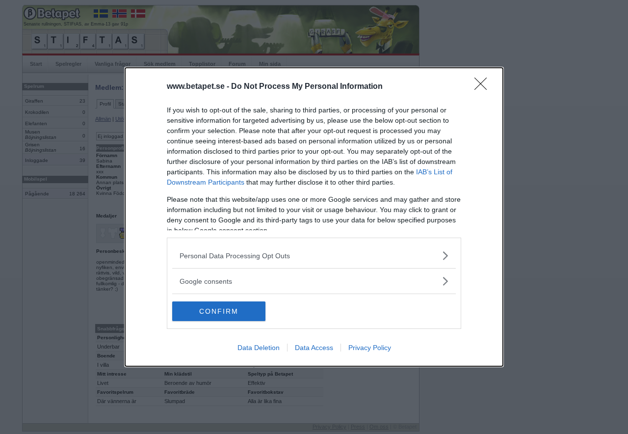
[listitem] (314, 255)
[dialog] (314, 217)
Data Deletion (258, 348)
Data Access (314, 348)
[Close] (483, 87)
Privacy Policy (369, 348)
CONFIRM (218, 311)
